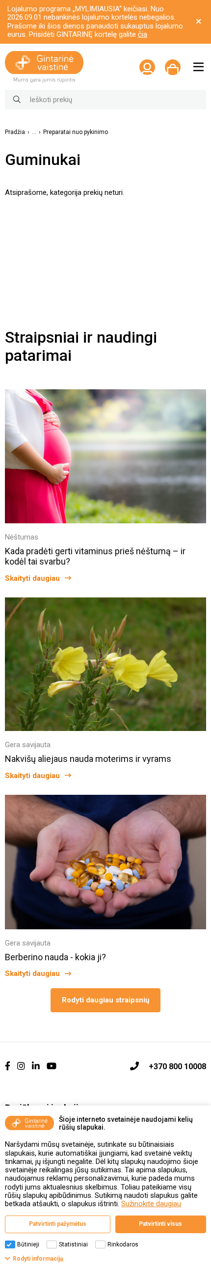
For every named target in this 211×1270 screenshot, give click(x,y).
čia (142, 34)
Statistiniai (73, 1244)
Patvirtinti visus (160, 1223)
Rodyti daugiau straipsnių (105, 1000)
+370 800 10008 (177, 1066)
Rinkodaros (122, 1244)
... (34, 132)
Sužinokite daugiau (151, 1203)
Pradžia (15, 132)
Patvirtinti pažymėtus (57, 1223)
